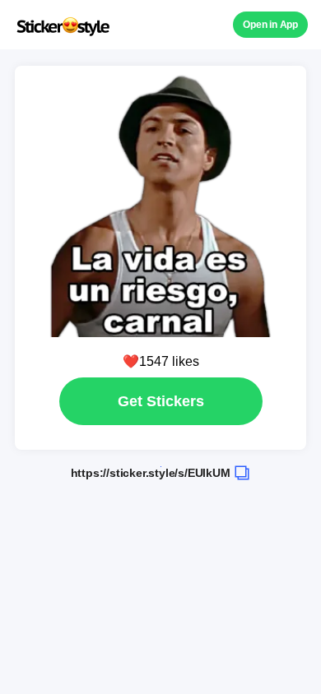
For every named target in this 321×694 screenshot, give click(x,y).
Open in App (270, 24)
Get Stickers (161, 401)
